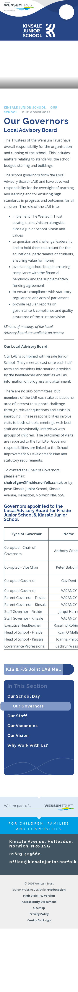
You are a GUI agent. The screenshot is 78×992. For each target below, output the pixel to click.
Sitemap (39, 908)
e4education (56, 889)
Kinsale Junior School (25, 107)
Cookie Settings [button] (39, 920)
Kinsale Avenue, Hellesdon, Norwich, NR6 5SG (41, 843)
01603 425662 (25, 854)
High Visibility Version (39, 896)
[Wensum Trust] (19, 6)
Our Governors (36, 112)
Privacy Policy (39, 914)
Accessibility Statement (39, 902)
